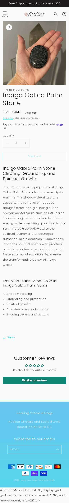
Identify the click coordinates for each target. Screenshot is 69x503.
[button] (5, 14)
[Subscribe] (57, 449)
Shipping (8, 118)
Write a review (34, 380)
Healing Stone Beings (29, 480)
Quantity (8, 135)
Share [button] (11, 337)
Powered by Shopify (46, 480)
